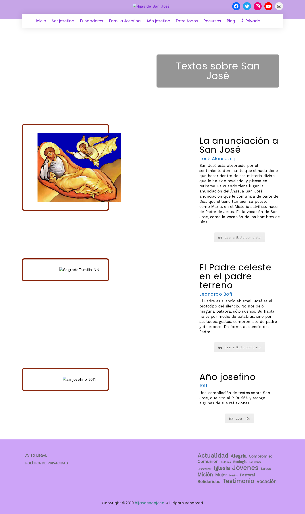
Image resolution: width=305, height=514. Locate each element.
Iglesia (221, 468)
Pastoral (247, 475)
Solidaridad (209, 481)
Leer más (243, 418)
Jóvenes (245, 467)
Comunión (208, 461)
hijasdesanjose (149, 503)
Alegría (239, 456)
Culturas (226, 462)
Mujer (221, 474)
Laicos (266, 469)
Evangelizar (204, 469)
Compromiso (260, 456)
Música (233, 475)
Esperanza (255, 462)
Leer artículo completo (243, 237)
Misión (205, 474)
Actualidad (213, 455)
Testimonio (238, 481)
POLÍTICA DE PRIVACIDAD (46, 463)
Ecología (240, 462)
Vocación (267, 481)
